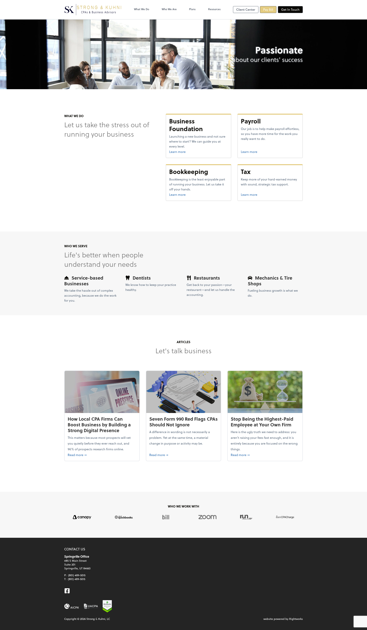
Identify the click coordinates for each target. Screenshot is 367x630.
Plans (192, 9)
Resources (214, 9)
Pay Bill (268, 9)
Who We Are (169, 9)
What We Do (141, 9)
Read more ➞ (102, 454)
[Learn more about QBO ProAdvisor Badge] (107, 606)
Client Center (245, 9)
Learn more (191, 151)
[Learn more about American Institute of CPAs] (71, 606)
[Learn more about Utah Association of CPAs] (91, 606)
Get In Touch (290, 9)
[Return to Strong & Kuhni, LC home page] (93, 9)
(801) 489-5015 (76, 575)
